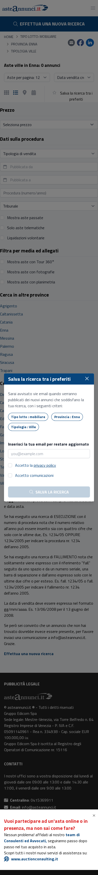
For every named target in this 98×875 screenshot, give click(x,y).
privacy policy (45, 465)
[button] (95, 815)
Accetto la (35, 465)
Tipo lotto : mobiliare (28, 416)
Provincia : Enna (67, 416)
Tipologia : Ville (23, 426)
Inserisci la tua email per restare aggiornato (48, 444)
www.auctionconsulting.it (34, 859)
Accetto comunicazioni (34, 475)
